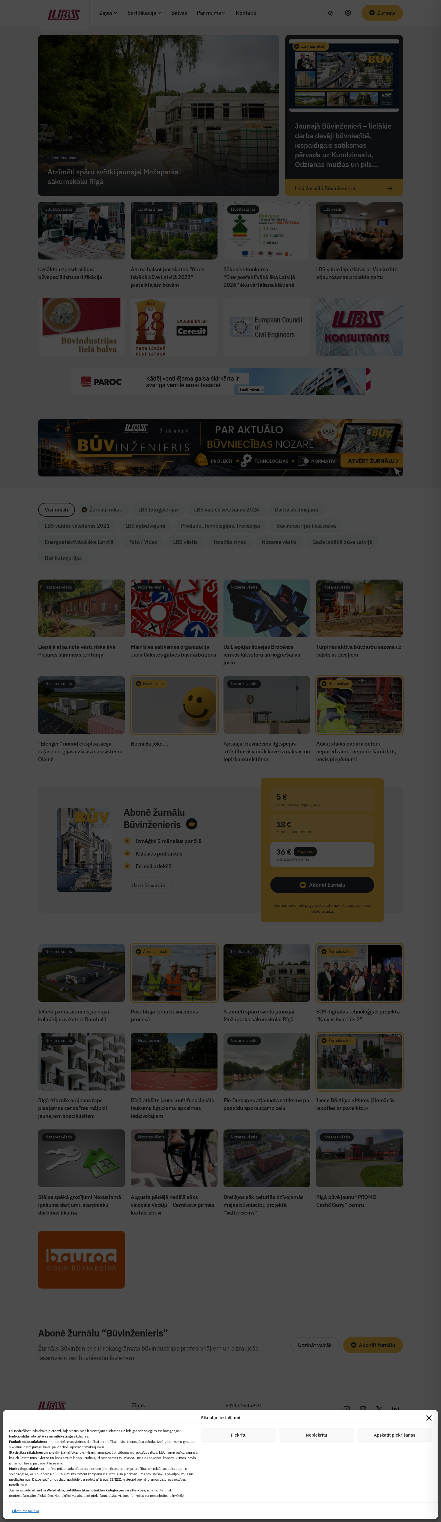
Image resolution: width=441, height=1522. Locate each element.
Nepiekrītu (316, 1435)
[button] (429, 1418)
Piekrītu (239, 1435)
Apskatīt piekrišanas (394, 1435)
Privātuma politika (25, 1511)
